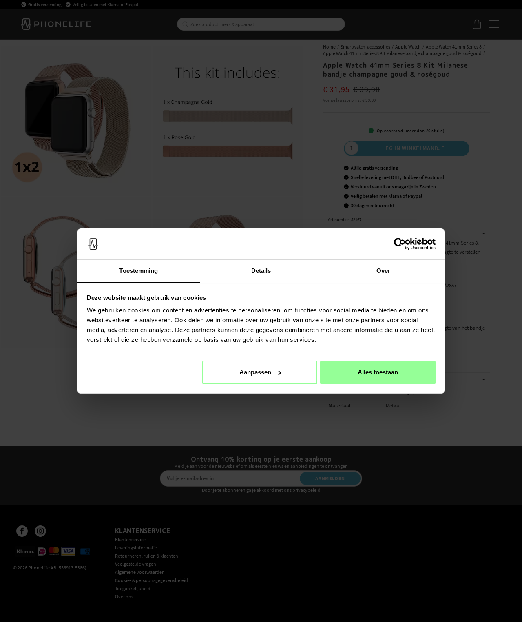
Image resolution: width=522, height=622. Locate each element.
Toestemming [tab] (138, 270)
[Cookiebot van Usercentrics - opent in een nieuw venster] (400, 244)
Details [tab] (261, 270)
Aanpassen (255, 372)
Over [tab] (383, 270)
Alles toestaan (378, 372)
